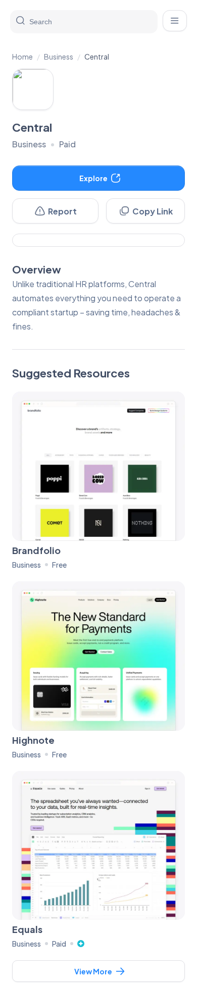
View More (93, 971)
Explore (93, 178)
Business (58, 56)
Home (22, 56)
